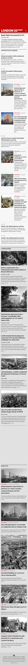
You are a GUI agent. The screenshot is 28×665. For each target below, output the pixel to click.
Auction (3, 54)
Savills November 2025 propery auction (11, 72)
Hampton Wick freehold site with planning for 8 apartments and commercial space (20, 203)
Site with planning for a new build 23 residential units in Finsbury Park (20, 119)
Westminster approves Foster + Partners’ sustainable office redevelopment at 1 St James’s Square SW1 (12, 317)
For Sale (17, 84)
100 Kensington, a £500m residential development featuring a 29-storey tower (14, 374)
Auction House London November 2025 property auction (12, 139)
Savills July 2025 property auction (12, 238)
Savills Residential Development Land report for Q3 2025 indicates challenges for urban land (13, 338)
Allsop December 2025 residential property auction (12, 57)
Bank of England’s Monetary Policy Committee (11, 40)
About (23, 658)
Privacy (9, 658)
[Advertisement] (14, 14)
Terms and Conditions (17, 658)
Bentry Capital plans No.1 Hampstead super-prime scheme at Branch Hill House (13, 270)
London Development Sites (14, 657)
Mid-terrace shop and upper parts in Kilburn (20, 180)
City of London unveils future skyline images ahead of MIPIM (12, 411)
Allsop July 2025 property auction (12, 226)
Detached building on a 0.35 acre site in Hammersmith (20, 157)
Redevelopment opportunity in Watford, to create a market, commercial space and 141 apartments (20, 93)
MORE (6, 283)
